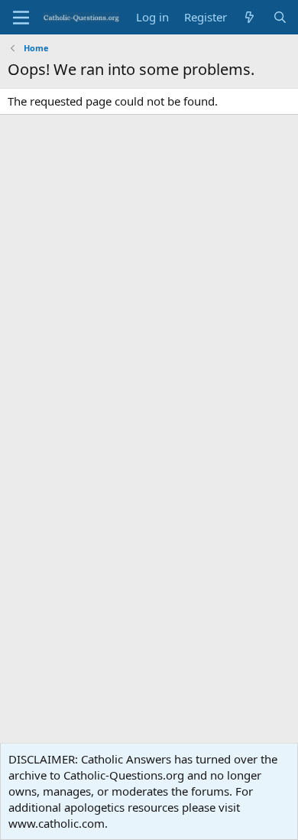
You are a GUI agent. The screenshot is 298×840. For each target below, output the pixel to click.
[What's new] (249, 17)
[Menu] (21, 17)
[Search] (280, 17)
